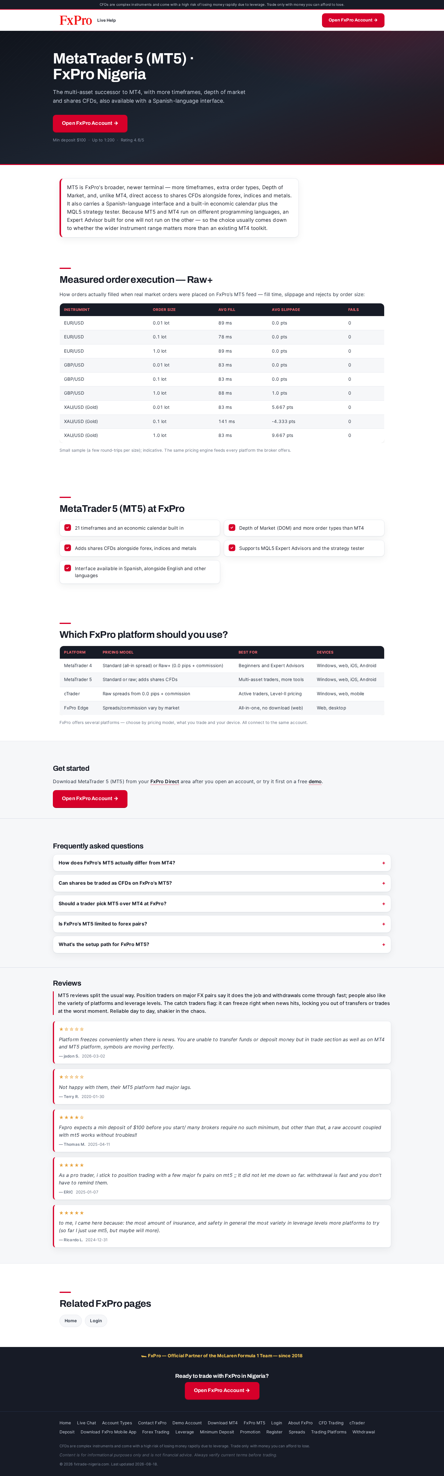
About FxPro (300, 1422)
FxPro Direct (164, 781)
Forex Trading (155, 1431)
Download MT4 (223, 1422)
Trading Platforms (328, 1431)
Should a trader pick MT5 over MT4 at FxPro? (112, 903)
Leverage (184, 1431)
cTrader (357, 1422)
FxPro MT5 (254, 1422)
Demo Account (187, 1422)
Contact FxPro (152, 1422)
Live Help (106, 20)
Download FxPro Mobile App (109, 1431)
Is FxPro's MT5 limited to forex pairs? (103, 924)
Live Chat (86, 1422)
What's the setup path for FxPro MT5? (104, 944)
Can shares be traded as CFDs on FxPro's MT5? (115, 883)
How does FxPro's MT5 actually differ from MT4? (117, 863)
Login (96, 1320)
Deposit (67, 1431)
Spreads (297, 1431)
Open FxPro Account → (353, 20)
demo (315, 781)
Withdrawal (363, 1431)
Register (274, 1431)
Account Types (117, 1422)
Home (71, 1320)
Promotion (250, 1431)
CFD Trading (331, 1422)
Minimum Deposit (217, 1431)
